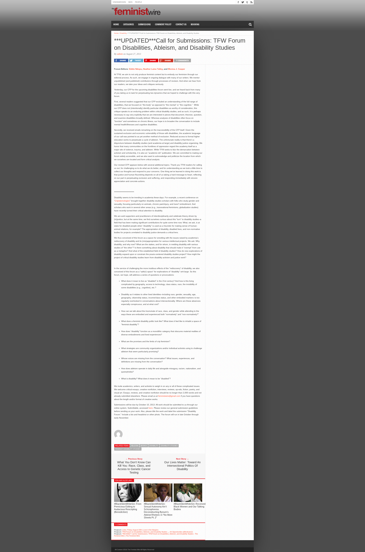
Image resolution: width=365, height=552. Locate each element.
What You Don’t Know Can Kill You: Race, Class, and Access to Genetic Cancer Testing (134, 467)
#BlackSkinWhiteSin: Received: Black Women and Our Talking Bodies (190, 507)
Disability (123, 33)
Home (116, 24)
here (151, 408)
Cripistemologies (122, 201)
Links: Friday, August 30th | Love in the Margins (140, 530)
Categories (128, 24)
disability (153, 446)
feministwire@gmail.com (169, 396)
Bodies (144, 446)
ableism (134, 446)
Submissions (144, 24)
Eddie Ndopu (135, 69)
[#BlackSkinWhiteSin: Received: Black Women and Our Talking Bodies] (188, 501)
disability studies (169, 446)
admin (120, 54)
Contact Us (181, 24)
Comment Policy (163, 24)
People (138, 2)
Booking (195, 24)
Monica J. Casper (176, 69)
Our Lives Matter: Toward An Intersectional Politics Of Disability (182, 466)
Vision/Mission (119, 2)
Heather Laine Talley (153, 69)
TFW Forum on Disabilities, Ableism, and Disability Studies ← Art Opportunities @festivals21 (157, 532)
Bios (130, 2)
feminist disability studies (127, 449)
